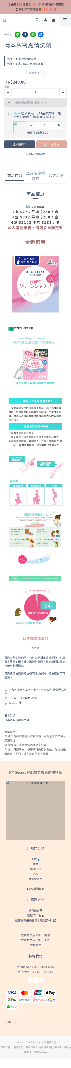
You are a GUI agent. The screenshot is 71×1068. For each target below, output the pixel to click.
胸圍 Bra (35, 869)
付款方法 (35, 945)
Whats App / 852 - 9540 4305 (35, 967)
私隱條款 (57, 1047)
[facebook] (25, 35)
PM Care (42, 1052)
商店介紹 (5, 1047)
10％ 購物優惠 (35, 889)
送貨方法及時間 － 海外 (35, 940)
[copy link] (41, 35)
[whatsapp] (33, 35)
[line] (18, 35)
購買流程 (18, 1047)
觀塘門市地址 (35, 915)
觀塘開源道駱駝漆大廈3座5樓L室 (35, 920)
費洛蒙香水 (35, 879)
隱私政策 (30, 1047)
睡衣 (35, 864)
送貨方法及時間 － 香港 (35, 935)
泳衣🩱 (35, 859)
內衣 (35, 874)
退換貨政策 (45, 1047)
